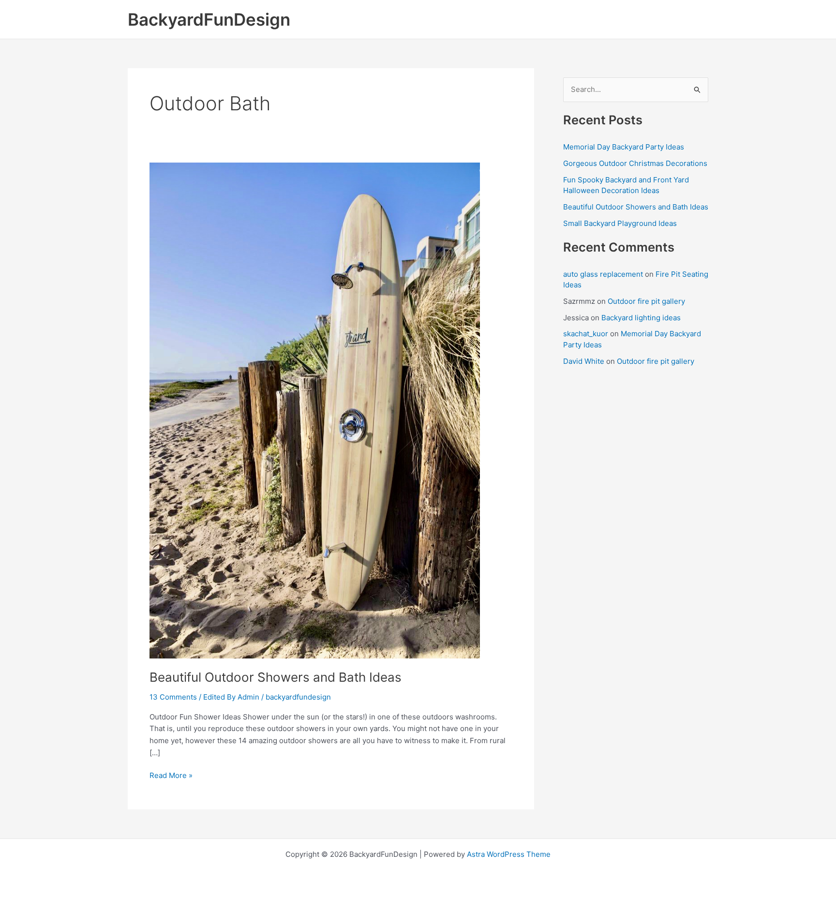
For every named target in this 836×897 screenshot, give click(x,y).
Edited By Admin (231, 697)
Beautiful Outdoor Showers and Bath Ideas (275, 677)
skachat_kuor (585, 333)
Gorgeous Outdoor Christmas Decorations (635, 163)
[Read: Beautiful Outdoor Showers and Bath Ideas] (314, 409)
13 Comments (173, 697)
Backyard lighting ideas (641, 317)
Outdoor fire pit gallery (646, 301)
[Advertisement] (635, 521)
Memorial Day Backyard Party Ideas (623, 146)
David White (583, 361)
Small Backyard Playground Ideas (620, 223)
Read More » (171, 776)
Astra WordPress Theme (509, 854)
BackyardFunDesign (209, 19)
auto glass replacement (603, 274)
